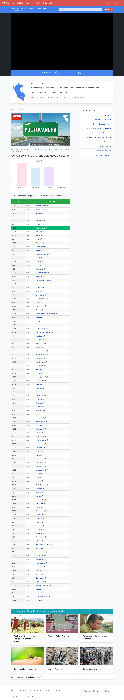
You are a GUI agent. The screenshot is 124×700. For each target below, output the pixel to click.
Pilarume (39, 287)
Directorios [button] (36, 3)
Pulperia (38, 455)
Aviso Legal (27, 690)
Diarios (21, 3)
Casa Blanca (40, 578)
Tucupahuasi (40, 436)
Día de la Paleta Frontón (58, 636)
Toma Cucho (40, 358)
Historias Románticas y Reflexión (98, 128)
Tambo (38, 310)
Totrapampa (40, 537)
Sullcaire (39, 317)
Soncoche (39, 220)
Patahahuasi (40, 515)
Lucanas (31, 8)
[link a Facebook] (97, 691)
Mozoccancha (41, 213)
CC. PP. (52, 201)
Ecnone (38, 496)
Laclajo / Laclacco (42, 596)
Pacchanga (39, 347)
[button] (56, 3)
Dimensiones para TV (102, 155)
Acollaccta (39, 209)
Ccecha (38, 481)
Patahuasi (39, 526)
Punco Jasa (40, 395)
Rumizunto (39, 325)
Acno (37, 414)
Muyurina (39, 533)
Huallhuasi (39, 336)
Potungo (39, 489)
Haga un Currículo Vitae (101, 124)
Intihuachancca (41, 354)
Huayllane (39, 522)
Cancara (39, 384)
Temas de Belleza (103, 151)
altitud (18, 201)
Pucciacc (39, 392)
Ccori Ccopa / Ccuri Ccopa (45, 314)
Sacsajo (38, 570)
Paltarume (39, 366)
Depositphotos (35, 677)
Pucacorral (39, 269)
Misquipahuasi (41, 377)
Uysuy (38, 217)
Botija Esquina (41, 485)
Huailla (38, 258)
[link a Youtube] (109, 691)
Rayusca (39, 235)
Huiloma (39, 265)
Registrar (117, 3)
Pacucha (39, 507)
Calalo (38, 593)
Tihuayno (39, 529)
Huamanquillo (40, 410)
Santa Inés (39, 559)
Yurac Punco (40, 388)
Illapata (38, 291)
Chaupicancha (41, 351)
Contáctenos (57, 690)
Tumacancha (40, 373)
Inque (38, 232)
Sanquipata (40, 556)
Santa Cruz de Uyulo (43, 544)
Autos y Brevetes (103, 133)
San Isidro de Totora (43, 511)
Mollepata (39, 574)
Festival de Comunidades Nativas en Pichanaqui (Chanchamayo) (24, 639)
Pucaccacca (40, 429)
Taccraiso (39, 518)
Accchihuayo (40, 362)
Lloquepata (40, 500)
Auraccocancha (41, 206)
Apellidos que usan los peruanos (98, 137)
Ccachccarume (41, 440)
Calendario (49, 3)
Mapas (16, 8)
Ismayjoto (39, 492)
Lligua (38, 302)
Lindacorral (40, 418)
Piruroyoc (39, 243)
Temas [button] (28, 3)
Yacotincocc (40, 466)
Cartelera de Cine (103, 142)
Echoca (38, 600)
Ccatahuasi (40, 448)
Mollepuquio (40, 548)
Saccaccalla (40, 306)
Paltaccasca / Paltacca (44, 280)
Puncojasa (39, 541)
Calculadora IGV (104, 115)
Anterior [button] (15, 78)
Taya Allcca (40, 381)
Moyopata (39, 433)
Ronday (38, 369)
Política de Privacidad (41, 690)
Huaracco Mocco (42, 254)
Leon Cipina (40, 295)
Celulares (109, 9)
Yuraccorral (40, 343)
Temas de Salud (104, 146)
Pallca (38, 250)
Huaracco (39, 224)
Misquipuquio (40, 425)
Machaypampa (41, 247)
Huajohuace (40, 340)
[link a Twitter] (87, 691)
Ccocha (38, 451)
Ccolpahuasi (40, 459)
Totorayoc (39, 407)
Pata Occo (39, 276)
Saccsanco (39, 567)
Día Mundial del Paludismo (25, 669)
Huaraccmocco (41, 299)
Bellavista (39, 589)
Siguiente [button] (22, 78)
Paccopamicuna (41, 273)
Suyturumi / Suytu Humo (44, 332)
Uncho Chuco (40, 328)
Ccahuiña (39, 477)
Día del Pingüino (55, 669)
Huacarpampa (41, 552)
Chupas (38, 261)
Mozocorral (40, 444)
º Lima (106, 3)
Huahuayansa (40, 563)
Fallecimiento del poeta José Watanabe (95, 637)
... (30, 201)
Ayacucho (23, 8)
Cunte (38, 239)
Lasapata (39, 399)
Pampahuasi (40, 284)
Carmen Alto (40, 582)
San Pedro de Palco (41, 8)
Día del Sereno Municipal (93, 669)
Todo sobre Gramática (102, 119)
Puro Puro (39, 503)
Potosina (39, 474)
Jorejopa (39, 403)
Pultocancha (40, 228)
